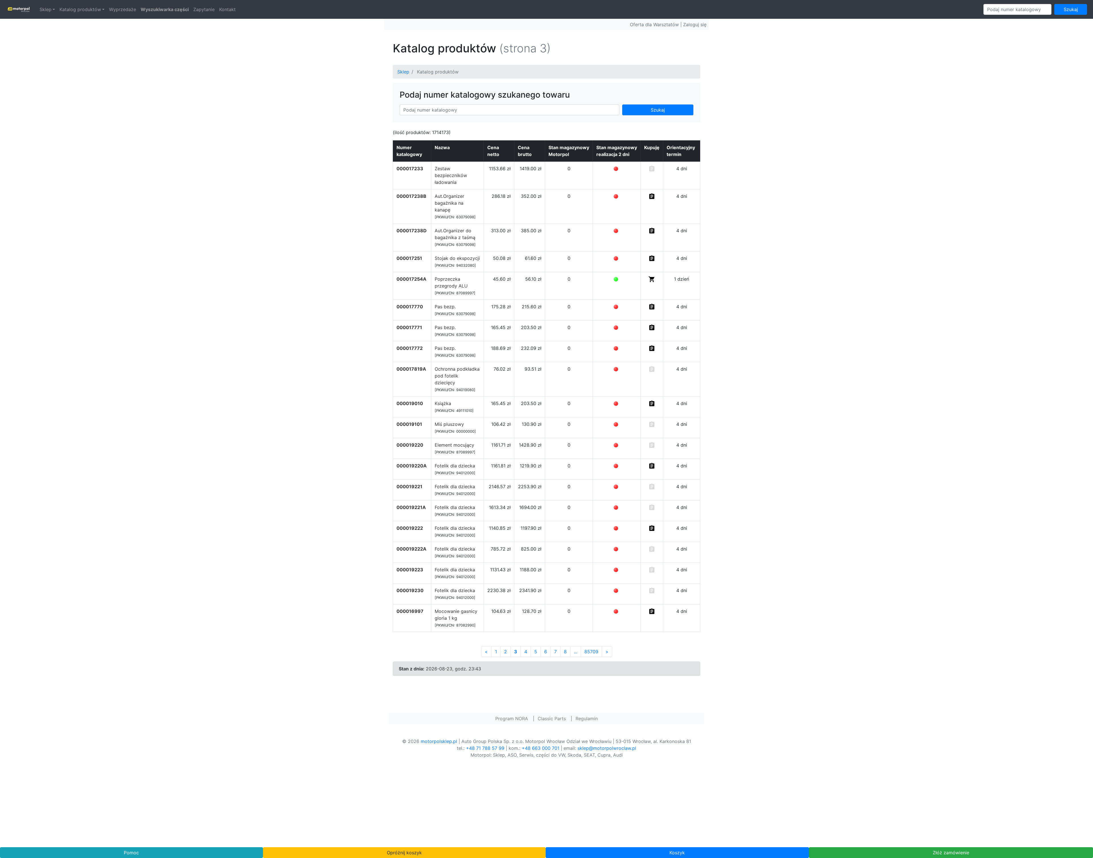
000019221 (409, 486)
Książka (443, 403)
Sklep (46, 9)
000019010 (409, 403)
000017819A (411, 369)
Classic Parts (552, 718)
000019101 (409, 424)
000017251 (409, 258)
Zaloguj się (694, 24)
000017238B (411, 196)
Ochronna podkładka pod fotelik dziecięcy (457, 375)
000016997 (410, 611)
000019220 (409, 445)
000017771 (409, 327)
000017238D (411, 230)
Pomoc (131, 852)
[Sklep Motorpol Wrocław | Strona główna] (19, 9)
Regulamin (587, 718)
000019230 (410, 590)
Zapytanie (204, 9)
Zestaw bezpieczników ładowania (451, 175)
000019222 (409, 528)
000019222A (411, 549)
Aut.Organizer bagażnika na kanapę (449, 203)
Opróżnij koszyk (404, 852)
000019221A (411, 507)
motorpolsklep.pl (439, 741)
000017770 (409, 306)
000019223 (409, 569)
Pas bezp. (445, 306)
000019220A (411, 466)
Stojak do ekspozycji (457, 258)
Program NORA (511, 718)
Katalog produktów (80, 9)
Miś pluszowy (449, 424)
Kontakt (227, 9)
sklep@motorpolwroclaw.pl (607, 748)
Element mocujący (454, 445)
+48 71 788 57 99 (485, 748)
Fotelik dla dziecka (455, 466)
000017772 (409, 348)
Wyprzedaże (122, 9)
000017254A (411, 279)
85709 (591, 651)
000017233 (409, 168)
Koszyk (677, 852)
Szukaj (1071, 9)
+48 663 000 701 (540, 748)
